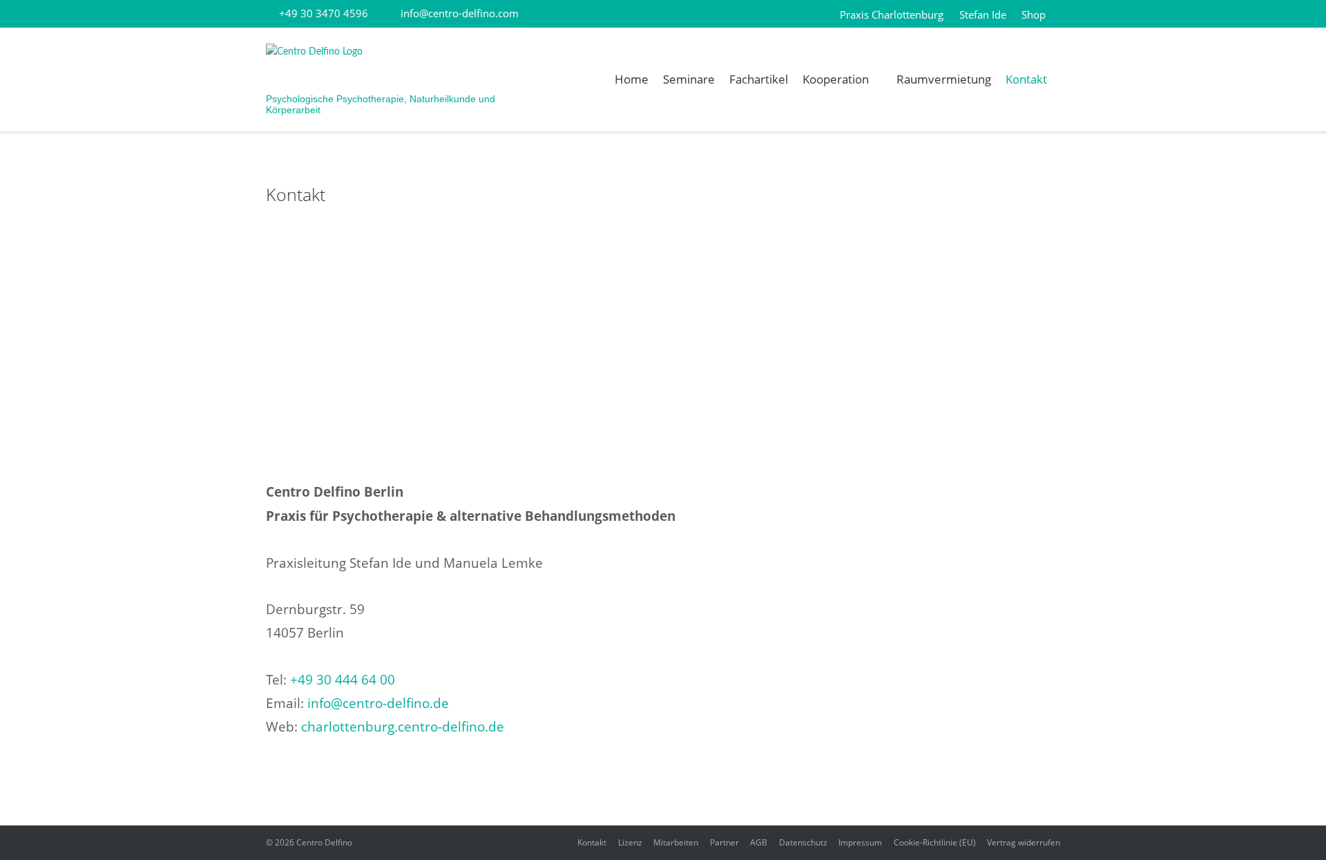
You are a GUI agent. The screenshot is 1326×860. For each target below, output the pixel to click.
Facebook (559, 14)
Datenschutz (803, 842)
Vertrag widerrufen (1023, 842)
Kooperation (836, 79)
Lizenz (630, 842)
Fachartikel (758, 79)
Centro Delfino (324, 842)
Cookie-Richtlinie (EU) (935, 842)
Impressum (860, 842)
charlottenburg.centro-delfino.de (402, 727)
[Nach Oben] (1291, 826)
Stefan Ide (982, 14)
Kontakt (1026, 79)
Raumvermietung (943, 79)
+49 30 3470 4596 (323, 13)
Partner (724, 842)
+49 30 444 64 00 (342, 680)
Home (631, 79)
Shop (1033, 14)
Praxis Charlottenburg (891, 14)
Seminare (689, 79)
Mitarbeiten (675, 842)
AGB (758, 842)
